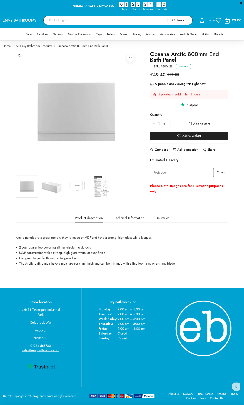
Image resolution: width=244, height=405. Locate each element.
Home (7, 46)
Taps (99, 34)
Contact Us (216, 398)
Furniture (42, 34)
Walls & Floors (188, 34)
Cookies (191, 398)
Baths (29, 34)
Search (181, 20)
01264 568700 (40, 345)
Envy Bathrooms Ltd (122, 302)
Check (221, 172)
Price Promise (204, 394)
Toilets (110, 34)
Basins (123, 34)
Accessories (167, 34)
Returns (221, 394)
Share (211, 149)
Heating (136, 34)
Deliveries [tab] (162, 218)
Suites (205, 34)
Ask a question (187, 149)
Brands (218, 34)
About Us (174, 394)
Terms (203, 398)
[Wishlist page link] (218, 20)
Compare (161, 149)
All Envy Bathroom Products (34, 46)
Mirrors (150, 34)
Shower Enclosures (79, 34)
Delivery (188, 394)
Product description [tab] (89, 218)
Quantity (156, 114)
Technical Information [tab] (129, 218)
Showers (58, 34)
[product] (130, 58)
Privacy (234, 394)
